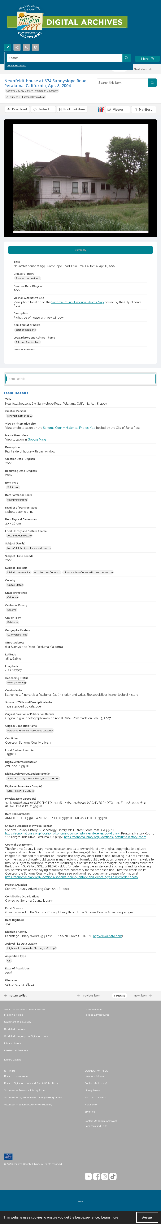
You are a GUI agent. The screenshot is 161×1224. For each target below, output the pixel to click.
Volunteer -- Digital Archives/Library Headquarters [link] (33, 1097)
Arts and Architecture (28, 342)
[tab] (80, 250)
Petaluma (12, 622)
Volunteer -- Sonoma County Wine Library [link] (28, 1104)
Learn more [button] (109, 1217)
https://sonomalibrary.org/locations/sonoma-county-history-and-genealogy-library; (62, 833)
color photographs (26, 329)
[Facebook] (96, 1176)
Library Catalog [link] (12, 1059)
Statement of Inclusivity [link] (17, 1021)
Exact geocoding (16, 682)
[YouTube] (88, 1176)
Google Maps (37, 439)
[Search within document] (152, 82)
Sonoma (11, 609)
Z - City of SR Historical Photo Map (25, 96)
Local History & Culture (20, 790)
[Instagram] (104, 1176)
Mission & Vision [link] (13, 1014)
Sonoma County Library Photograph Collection (32, 90)
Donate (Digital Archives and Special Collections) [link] (31, 1083)
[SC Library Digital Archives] (67, 22)
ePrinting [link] (90, 1111)
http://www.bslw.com (107, 936)
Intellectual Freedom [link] (16, 1050)
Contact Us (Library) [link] (96, 1083)
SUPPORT (9, 1071)
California (12, 597)
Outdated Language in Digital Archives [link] (26, 1036)
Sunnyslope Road (17, 634)
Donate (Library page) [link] (16, 1076)
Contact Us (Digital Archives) (101, 1120)
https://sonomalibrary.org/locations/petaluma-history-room (105, 837)
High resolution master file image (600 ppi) (31, 948)
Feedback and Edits (96, 1126)
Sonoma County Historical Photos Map (77, 302)
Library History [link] (12, 1043)
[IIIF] (100, 109)
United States (15, 584)
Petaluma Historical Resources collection (30, 730)
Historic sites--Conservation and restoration (88, 572)
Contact (80, 1201)
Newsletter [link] (91, 1104)
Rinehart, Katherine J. (28, 278)
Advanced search (16, 65)
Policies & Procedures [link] (97, 1014)
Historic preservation (19, 572)
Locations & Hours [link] (95, 1076)
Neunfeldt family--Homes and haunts (29, 548)
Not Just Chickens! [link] (95, 1097)
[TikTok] (113, 1176)
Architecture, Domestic (47, 572)
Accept (147, 1217)
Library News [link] (92, 1090)
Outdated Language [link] (15, 1029)
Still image (13, 487)
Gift (9, 960)
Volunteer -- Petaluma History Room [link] (24, 1090)
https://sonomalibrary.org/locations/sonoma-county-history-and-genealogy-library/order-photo (71, 877)
